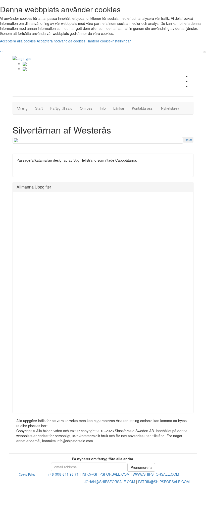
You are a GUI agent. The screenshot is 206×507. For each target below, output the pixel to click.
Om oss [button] (86, 108)
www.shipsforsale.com (156, 474)
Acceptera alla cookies (18, 40)
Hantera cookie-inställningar (108, 40)
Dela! (188, 140)
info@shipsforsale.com (106, 474)
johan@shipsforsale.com (109, 481)
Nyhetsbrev (171, 108)
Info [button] (103, 108)
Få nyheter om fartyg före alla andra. (103, 458)
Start (40, 108)
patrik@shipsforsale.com (164, 481)
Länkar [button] (118, 108)
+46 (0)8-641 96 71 (63, 474)
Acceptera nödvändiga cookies (61, 40)
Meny (22, 108)
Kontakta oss (144, 108)
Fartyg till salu (63, 108)
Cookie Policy (27, 474)
